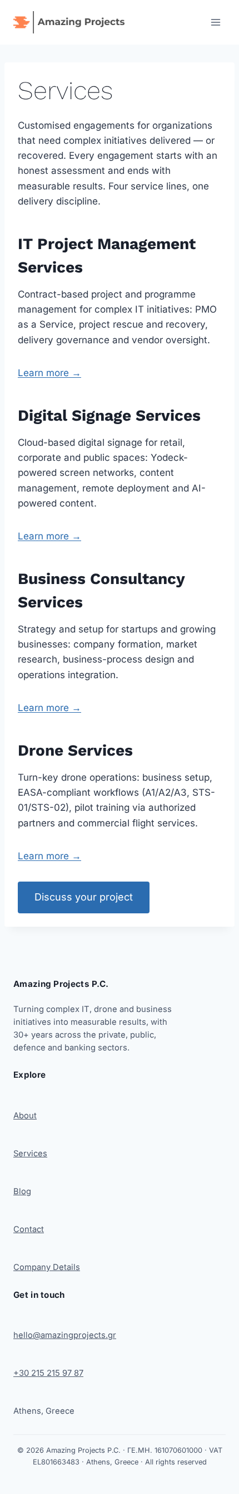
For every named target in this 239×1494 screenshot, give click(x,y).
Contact (28, 1229)
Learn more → (49, 372)
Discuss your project (83, 897)
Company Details (46, 1267)
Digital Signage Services (109, 415)
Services (30, 1154)
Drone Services (75, 750)
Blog (22, 1191)
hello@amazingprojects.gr (64, 1335)
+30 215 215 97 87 (48, 1373)
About (25, 1116)
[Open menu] (215, 22)
